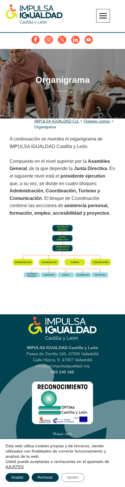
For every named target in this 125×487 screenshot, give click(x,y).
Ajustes (72, 477)
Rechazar (45, 477)
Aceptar (17, 477)
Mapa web (62, 433)
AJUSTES (15, 466)
